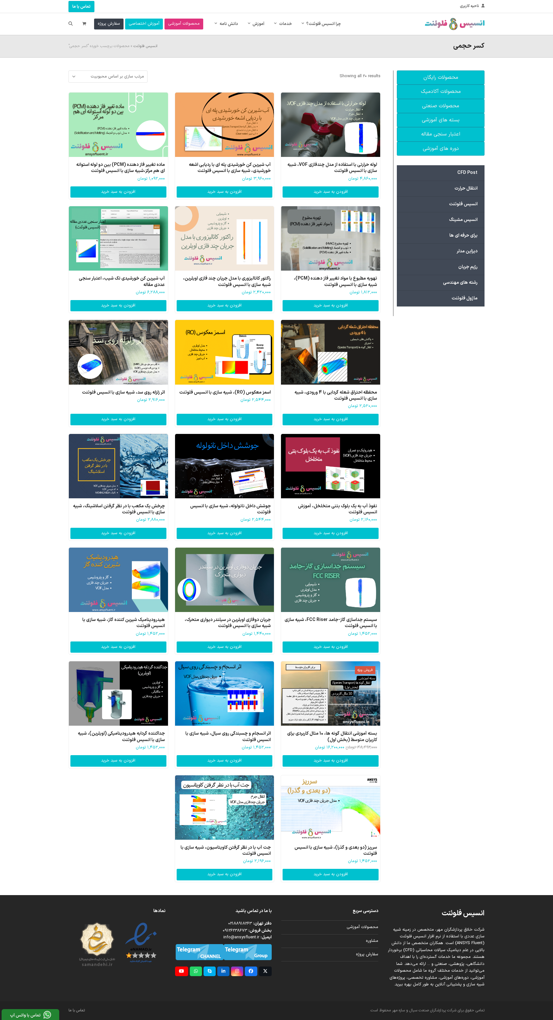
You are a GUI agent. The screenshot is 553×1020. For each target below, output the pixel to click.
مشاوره (372, 941)
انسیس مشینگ (463, 219)
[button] (84, 24)
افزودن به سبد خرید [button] (331, 192)
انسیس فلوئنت (145, 46)
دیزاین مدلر (467, 251)
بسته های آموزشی (441, 120)
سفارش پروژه (367, 954)
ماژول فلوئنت (464, 298)
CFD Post (467, 172)
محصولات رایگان (440, 77)
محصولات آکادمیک (441, 91)
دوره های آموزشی (441, 148)
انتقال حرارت (465, 188)
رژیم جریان (467, 267)
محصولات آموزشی (362, 927)
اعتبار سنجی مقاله (440, 134)
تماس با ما (81, 7)
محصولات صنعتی (440, 106)
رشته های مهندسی (460, 282)
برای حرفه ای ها (463, 235)
